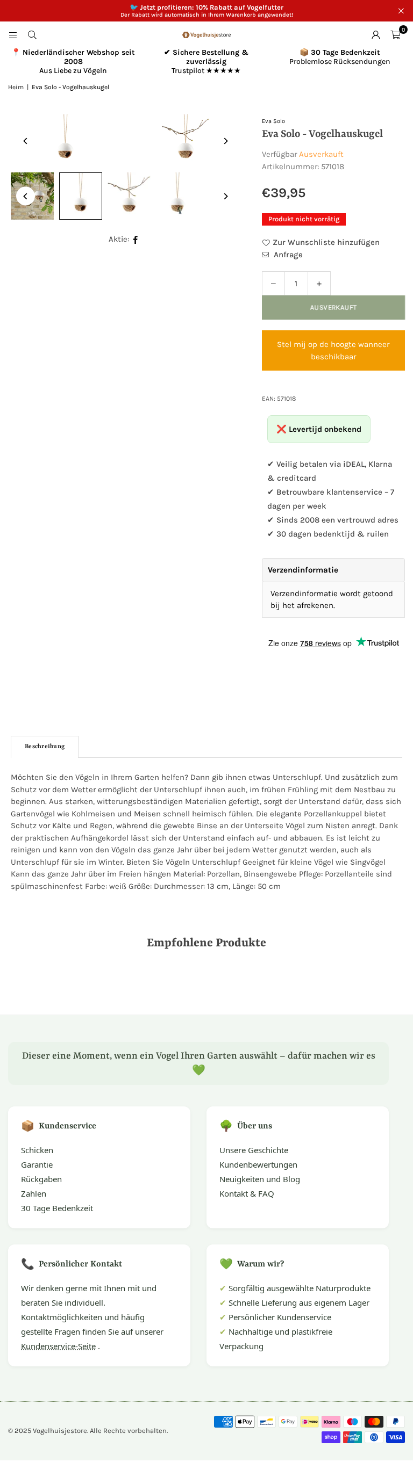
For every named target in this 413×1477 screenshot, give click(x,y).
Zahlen (33, 1193)
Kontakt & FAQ (246, 1193)
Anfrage (287, 254)
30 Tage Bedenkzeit (57, 1208)
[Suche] (32, 35)
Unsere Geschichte (253, 1150)
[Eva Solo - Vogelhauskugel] (81, 196)
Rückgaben (41, 1179)
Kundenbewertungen (258, 1164)
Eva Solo (273, 121)
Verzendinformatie (303, 570)
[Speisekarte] (13, 35)
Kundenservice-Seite (58, 1346)
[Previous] (25, 141)
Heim (16, 87)
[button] (395, 35)
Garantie (37, 1164)
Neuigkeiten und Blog (259, 1179)
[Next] (225, 141)
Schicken (37, 1150)
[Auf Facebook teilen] (136, 239)
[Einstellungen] (376, 35)
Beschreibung (45, 746)
